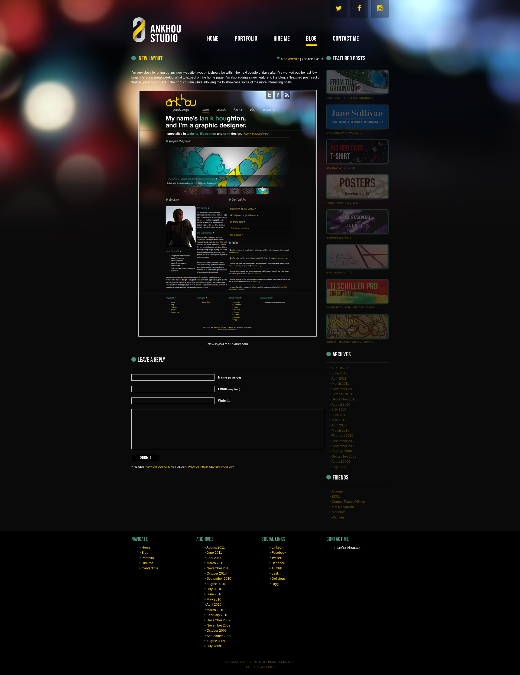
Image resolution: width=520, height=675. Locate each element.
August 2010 (341, 404)
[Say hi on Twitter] (338, 9)
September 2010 (344, 399)
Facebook (279, 553)
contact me (346, 39)
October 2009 (342, 451)
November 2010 (344, 389)
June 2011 (339, 373)
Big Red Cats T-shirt (341, 167)
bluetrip (249, 667)
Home (146, 547)
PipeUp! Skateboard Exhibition (349, 342)
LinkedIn (278, 547)
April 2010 (339, 425)
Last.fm (277, 573)
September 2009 (344, 456)
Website (224, 401)
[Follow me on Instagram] (380, 9)
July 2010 (339, 410)
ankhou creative (240, 661)
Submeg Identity (339, 237)
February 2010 (342, 436)
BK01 (336, 496)
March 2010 (340, 430)
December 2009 (344, 441)
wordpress (269, 667)
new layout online (159, 466)
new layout (150, 58)
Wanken (338, 517)
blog (311, 39)
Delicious (278, 579)
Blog (145, 553)
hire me (282, 39)
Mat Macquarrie (343, 507)
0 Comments (290, 59)
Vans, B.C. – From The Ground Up (350, 97)
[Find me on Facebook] (359, 9)
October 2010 (342, 394)
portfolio (246, 39)
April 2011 (339, 378)
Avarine (337, 491)
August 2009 (341, 462)
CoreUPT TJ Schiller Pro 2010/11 (351, 307)
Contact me (150, 568)
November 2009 (344, 446)
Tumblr (277, 568)
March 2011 (340, 384)
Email (229, 389)
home (213, 39)
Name (229, 377)
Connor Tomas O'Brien (348, 502)
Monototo (339, 512)
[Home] (167, 23)
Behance (278, 563)
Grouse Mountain (339, 272)
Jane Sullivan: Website (344, 132)
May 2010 (339, 420)
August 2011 (341, 368)
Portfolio (148, 558)
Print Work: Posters (342, 202)
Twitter (276, 558)
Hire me (147, 563)
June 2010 (339, 415)
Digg (275, 584)
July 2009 (339, 467)
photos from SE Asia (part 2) (210, 466)
